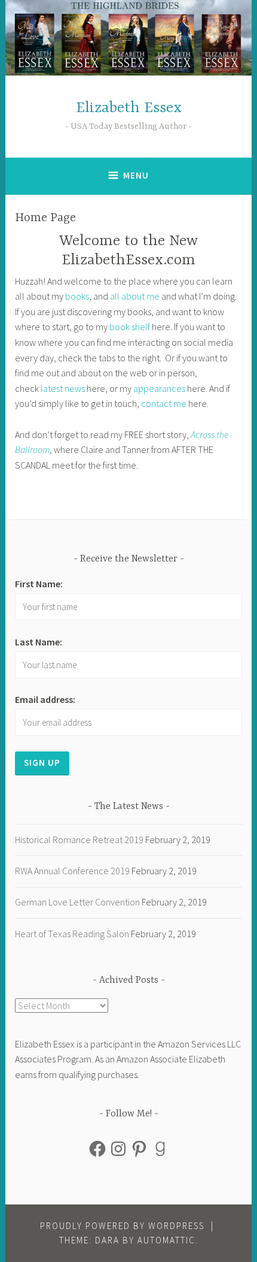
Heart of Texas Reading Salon (72, 934)
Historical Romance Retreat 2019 (79, 840)
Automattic (166, 1240)
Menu (136, 175)
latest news (63, 388)
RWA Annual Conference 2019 (72, 871)
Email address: (45, 699)
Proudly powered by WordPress (122, 1225)
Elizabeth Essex (129, 108)
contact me (163, 403)
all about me (135, 296)
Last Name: (38, 642)
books (77, 296)
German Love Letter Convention (77, 902)
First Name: (39, 584)
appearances (159, 388)
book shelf (129, 327)
